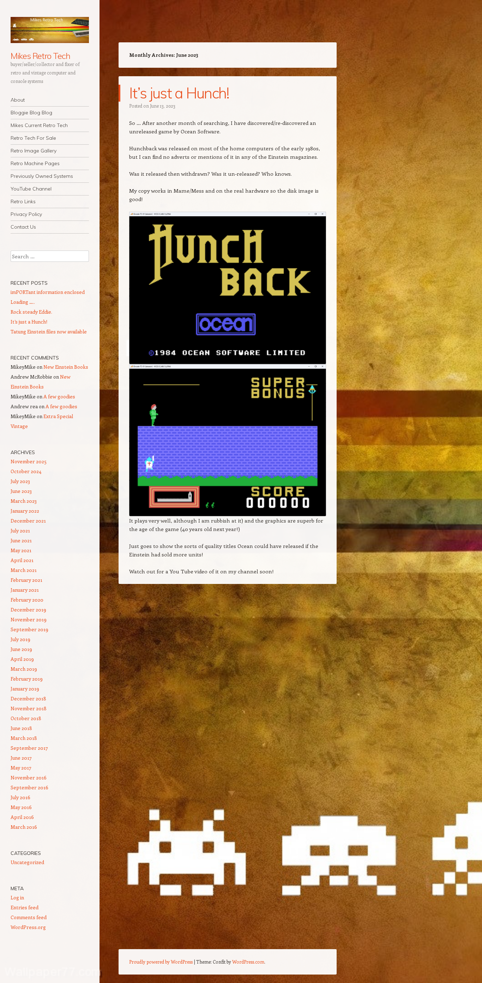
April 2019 (22, 659)
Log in (17, 897)
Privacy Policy (26, 214)
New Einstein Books (65, 366)
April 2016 (22, 817)
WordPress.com (248, 962)
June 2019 (21, 649)
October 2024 (26, 471)
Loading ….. (23, 301)
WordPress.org (28, 927)
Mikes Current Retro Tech (39, 125)
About (18, 100)
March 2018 (24, 738)
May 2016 (21, 807)
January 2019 (25, 688)
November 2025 (29, 461)
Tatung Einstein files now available (49, 331)
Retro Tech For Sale (33, 138)
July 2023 (20, 481)
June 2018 (21, 728)
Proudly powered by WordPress (161, 962)
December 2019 (28, 609)
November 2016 (29, 777)
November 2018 (29, 708)
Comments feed (29, 917)
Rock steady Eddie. (31, 311)
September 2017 (29, 747)
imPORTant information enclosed (48, 292)
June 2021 (21, 540)
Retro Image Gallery (33, 150)
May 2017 (21, 767)
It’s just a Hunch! (179, 93)
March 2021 (24, 570)
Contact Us (23, 227)
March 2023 (24, 500)
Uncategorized (27, 862)
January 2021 (25, 589)
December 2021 (28, 520)
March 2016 (24, 827)
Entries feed (24, 907)
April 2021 (22, 560)
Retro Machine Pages (35, 163)
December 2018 (28, 698)
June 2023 (21, 491)
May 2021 (21, 550)
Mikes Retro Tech (40, 55)
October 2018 (26, 718)
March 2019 (24, 668)
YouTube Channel (31, 189)
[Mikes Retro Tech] (50, 30)
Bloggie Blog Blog (31, 112)
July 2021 (20, 530)
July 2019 (20, 639)
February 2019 (27, 678)
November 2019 (29, 619)
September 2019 (29, 629)
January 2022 (25, 510)
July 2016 (20, 797)
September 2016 (29, 787)
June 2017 (21, 757)
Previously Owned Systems (42, 176)
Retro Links (23, 201)
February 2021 (26, 580)
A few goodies (59, 396)
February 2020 (27, 599)
